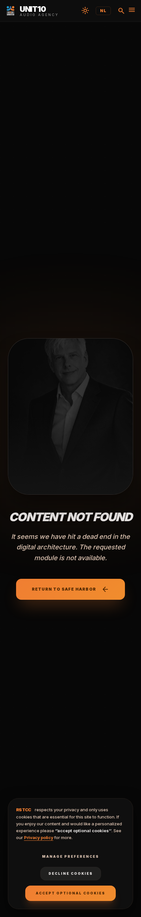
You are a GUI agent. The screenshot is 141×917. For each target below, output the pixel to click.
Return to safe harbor (70, 589)
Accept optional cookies (70, 893)
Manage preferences (70, 856)
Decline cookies (71, 873)
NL (103, 10)
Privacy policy (38, 837)
